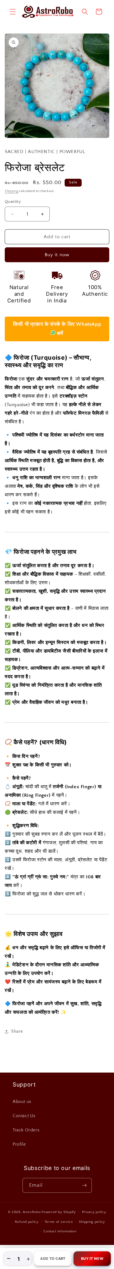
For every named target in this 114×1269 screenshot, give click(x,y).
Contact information (59, 1231)
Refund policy (27, 1222)
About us (22, 1101)
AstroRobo (32, 1212)
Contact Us (24, 1115)
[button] (13, 12)
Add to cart (52, 1258)
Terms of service (59, 1222)
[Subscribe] (85, 1185)
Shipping (11, 191)
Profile (19, 1144)
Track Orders (26, 1130)
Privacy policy (94, 1212)
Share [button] (17, 1031)
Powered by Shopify (58, 1212)
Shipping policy (92, 1222)
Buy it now (57, 254)
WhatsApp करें (57, 328)
